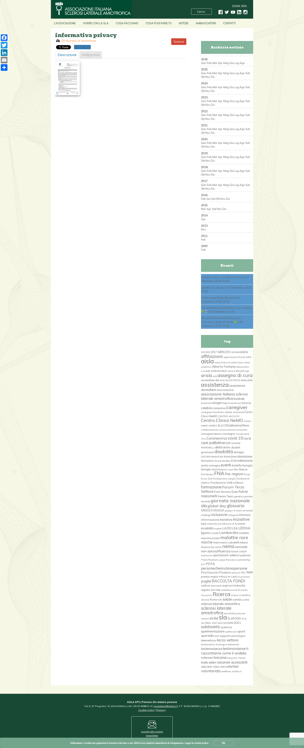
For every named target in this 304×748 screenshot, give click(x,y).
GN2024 (218, 510)
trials (204, 662)
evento (237, 465)
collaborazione (209, 429)
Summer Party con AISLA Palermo (223, 277)
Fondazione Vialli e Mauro (227, 482)
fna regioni (234, 473)
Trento (242, 657)
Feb (209, 63)
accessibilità (239, 352)
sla (223, 617)
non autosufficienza (215, 551)
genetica (239, 496)
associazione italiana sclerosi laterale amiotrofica (224, 396)
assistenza (215, 384)
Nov (207, 76)
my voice (216, 547)
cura (247, 438)
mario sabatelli (229, 542)
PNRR (249, 572)
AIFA (248, 357)
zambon (236, 671)
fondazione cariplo (224, 478)
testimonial (233, 644)
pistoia (236, 572)
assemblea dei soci (213, 380)
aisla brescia (222, 362)
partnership (243, 559)
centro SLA (216, 425)
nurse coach (239, 551)
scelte (245, 599)
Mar (214, 63)
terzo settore (227, 640)
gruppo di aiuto (233, 510)
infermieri (244, 515)
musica (205, 547)
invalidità (207, 528)
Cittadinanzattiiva (236, 425)
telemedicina (208, 640)
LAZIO (227, 528)
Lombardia (228, 532)
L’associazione (65, 23)
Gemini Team (225, 496)
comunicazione (226, 429)
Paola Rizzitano (210, 559)
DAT (228, 443)
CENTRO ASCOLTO (228, 416)
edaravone (245, 460)
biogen (217, 403)
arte (215, 376)
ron (220, 599)
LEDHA (244, 528)
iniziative (241, 519)
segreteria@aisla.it (165, 706)
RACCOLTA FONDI (228, 580)
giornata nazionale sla (225, 503)
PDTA (210, 564)
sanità (237, 599)
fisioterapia (207, 474)
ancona (240, 370)
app (247, 371)
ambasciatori (219, 370)
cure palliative (213, 442)
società (228, 623)
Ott (203, 76)
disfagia (239, 452)
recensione (216, 585)
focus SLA (206, 478)
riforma (205, 599)
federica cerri (225, 469)
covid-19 (235, 438)
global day (216, 505)
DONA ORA (239, 6)
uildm (212, 662)
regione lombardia (233, 585)
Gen (203, 63)
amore (231, 371)
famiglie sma (209, 469)
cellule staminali (234, 412)
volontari (232, 666)
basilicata (206, 403)
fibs (236, 469)
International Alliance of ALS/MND (226, 523)
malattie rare (234, 537)
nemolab (241, 547)
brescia (246, 403)
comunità (241, 429)
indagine (233, 515)
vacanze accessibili (232, 662)
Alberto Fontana (224, 367)
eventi (226, 465)
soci (220, 622)
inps (204, 523)
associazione (225, 389)
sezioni (205, 618)
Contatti (229, 23)
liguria (205, 533)
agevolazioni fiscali (234, 357)
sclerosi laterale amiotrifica (220, 604)
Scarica (179, 41)
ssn (216, 635)
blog (225, 403)
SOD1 (237, 622)
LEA (235, 528)
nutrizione (206, 555)
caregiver (237, 407)
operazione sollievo (226, 555)
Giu (232, 63)
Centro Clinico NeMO (222, 420)
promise (245, 576)
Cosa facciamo (127, 23)
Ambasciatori (206, 23)
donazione (244, 456)
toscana (220, 657)
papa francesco (228, 559)
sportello (207, 636)
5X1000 (205, 352)
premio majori (209, 576)
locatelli (214, 533)
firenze (243, 469)
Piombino (225, 572)
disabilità (223, 451)
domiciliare (230, 456)
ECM (234, 460)
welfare (226, 671)
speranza (226, 627)
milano (244, 542)
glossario (235, 505)
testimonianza (211, 649)
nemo (228, 546)
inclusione (219, 514)
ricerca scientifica (240, 595)
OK (223, 743)
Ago (242, 63)
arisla (206, 375)
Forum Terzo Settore (222, 489)
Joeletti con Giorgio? (213, 287)
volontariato (211, 671)
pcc (203, 564)
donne (217, 460)
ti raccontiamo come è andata (224, 650)
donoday (226, 460)
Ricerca (221, 594)
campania (219, 408)
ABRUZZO (224, 352)
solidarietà (210, 626)
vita (222, 666)
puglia (206, 581)
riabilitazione (229, 589)
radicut (205, 585)
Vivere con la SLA (96, 23)
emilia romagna (210, 465)
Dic (213, 76)
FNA (219, 473)
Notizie (183, 23)
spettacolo (231, 631)
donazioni (207, 460)
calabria (206, 408)
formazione (211, 486)
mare (216, 542)
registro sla (208, 589)
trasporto (232, 657)
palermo (245, 555)
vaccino (206, 667)
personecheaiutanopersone (224, 568)
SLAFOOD (234, 618)
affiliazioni (212, 356)
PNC (243, 572)
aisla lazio (237, 362)
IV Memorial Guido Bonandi (218, 297)
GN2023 (207, 510)
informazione (210, 520)
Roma (213, 599)
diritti (218, 447)
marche (207, 542)
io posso (218, 528)
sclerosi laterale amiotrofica (216, 610)
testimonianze (234, 648)
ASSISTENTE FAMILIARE (239, 380)
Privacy (160, 710)
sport (241, 631)
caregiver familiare (212, 412)
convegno (228, 434)
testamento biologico (214, 644)
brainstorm (234, 403)
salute (227, 599)
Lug (236, 63)
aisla (207, 361)
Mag (226, 63)
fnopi (247, 474)
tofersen (207, 658)
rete (217, 589)
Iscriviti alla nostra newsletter (152, 733)
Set (247, 73)
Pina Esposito (210, 572)
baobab (239, 399)
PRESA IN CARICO (229, 576)
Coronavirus (216, 438)
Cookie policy (146, 710)
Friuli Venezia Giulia (226, 491)
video (216, 666)
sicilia (213, 618)
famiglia (248, 465)
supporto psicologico (232, 635)
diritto (227, 447)
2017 (213, 352)
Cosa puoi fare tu (159, 23)
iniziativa (226, 520)
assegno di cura (235, 375)
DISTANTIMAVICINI (212, 456)
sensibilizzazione (234, 613)
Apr (220, 63)
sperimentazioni (212, 631)
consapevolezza (211, 433)
